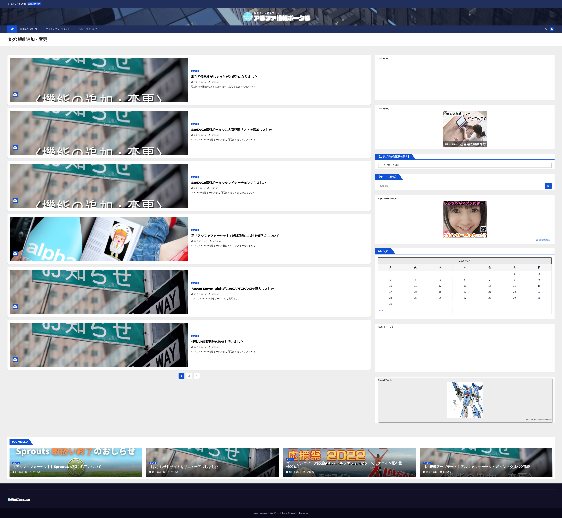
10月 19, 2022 (158, 472)
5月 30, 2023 (21, 472)
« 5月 (381, 310)
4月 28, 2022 (295, 472)
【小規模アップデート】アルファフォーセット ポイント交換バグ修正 (476, 467)
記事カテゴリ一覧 (29, 29)
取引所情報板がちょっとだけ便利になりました (224, 77)
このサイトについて (87, 29)
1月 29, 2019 (200, 135)
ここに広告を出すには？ (544, 240)
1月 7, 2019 (199, 188)
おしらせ (195, 71)
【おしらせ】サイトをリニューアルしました (184, 467)
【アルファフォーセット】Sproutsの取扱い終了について (56, 467)
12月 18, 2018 (200, 241)
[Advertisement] (465, 79)
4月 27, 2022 (432, 472)
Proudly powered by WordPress (266, 513)
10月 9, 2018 (200, 347)
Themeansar (303, 513)
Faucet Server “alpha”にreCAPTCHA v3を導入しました (232, 289)
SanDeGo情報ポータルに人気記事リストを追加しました (231, 130)
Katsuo (215, 82)
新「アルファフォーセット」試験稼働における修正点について (235, 236)
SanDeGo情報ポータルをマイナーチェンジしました (228, 183)
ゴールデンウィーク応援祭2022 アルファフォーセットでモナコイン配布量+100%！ (344, 465)
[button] (546, 29)
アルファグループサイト (58, 29)
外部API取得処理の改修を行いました (217, 342)
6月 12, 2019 (200, 82)
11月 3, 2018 (200, 294)
